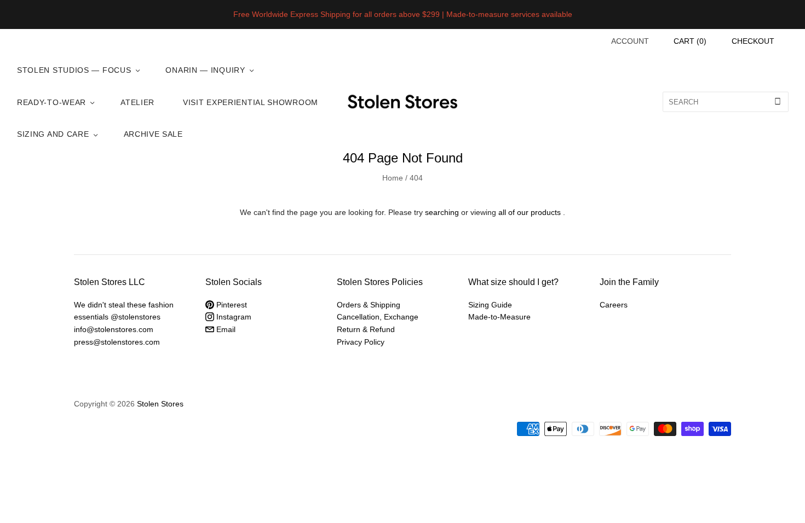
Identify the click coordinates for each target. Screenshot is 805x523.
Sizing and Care (53, 134)
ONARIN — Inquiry (205, 70)
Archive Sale (153, 134)
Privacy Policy (360, 342)
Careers (614, 304)
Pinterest (230, 304)
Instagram (232, 316)
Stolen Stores (160, 403)
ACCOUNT (630, 41)
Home (392, 177)
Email (224, 329)
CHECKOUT (753, 41)
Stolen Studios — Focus (74, 70)
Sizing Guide (490, 304)
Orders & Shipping (368, 304)
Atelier (137, 102)
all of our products (529, 212)
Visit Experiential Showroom (250, 102)
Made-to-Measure (499, 316)
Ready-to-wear (51, 102)
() (690, 41)
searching (442, 212)
